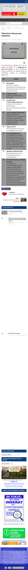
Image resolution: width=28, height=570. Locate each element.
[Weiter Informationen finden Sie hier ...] (14, 524)
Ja (5, 567)
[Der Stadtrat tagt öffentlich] (4, 212)
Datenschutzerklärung (14, 565)
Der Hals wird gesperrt (14, 333)
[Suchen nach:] (14, 23)
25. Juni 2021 (12, 335)
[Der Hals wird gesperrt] (4, 389)
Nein (9, 567)
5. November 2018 (13, 212)
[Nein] (26, 558)
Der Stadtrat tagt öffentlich (15, 211)
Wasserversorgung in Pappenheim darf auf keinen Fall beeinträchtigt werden (17, 219)
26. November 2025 (13, 222)
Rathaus (7, 188)
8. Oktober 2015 (6, 39)
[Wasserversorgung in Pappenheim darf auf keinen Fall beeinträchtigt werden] (4, 273)
